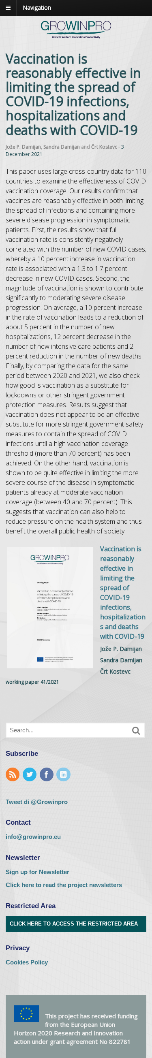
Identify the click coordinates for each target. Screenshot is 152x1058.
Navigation (37, 7)
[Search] (136, 730)
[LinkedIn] (64, 775)
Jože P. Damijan (23, 146)
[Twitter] (30, 775)
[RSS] (13, 775)
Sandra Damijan (61, 146)
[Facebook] (47, 775)
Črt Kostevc (104, 146)
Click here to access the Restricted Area (74, 924)
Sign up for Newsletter (37, 871)
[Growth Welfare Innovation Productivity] (76, 39)
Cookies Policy (27, 962)
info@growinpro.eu (33, 836)
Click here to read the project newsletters (64, 884)
